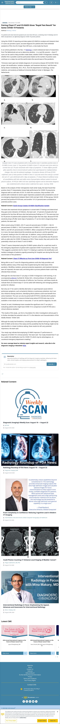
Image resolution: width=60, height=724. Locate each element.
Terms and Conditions (30, 678)
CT (2, 374)
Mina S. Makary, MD (10, 610)
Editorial (30, 671)
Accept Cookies (42, 720)
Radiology (29, 50)
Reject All (52, 720)
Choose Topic (28, 7)
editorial (14, 278)
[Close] (57, 711)
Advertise (30, 665)
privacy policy (33, 367)
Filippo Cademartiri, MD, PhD (12, 562)
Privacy (30, 677)
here (24, 346)
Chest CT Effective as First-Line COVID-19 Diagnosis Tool (32, 258)
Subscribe (50, 364)
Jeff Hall (7, 425)
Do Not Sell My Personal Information (30, 675)
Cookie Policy (23, 717)
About (30, 667)
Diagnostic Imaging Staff (11, 470)
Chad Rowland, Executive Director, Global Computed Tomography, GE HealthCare (26, 517)
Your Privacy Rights (30, 680)
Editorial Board (30, 673)
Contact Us (30, 669)
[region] (30, 716)
